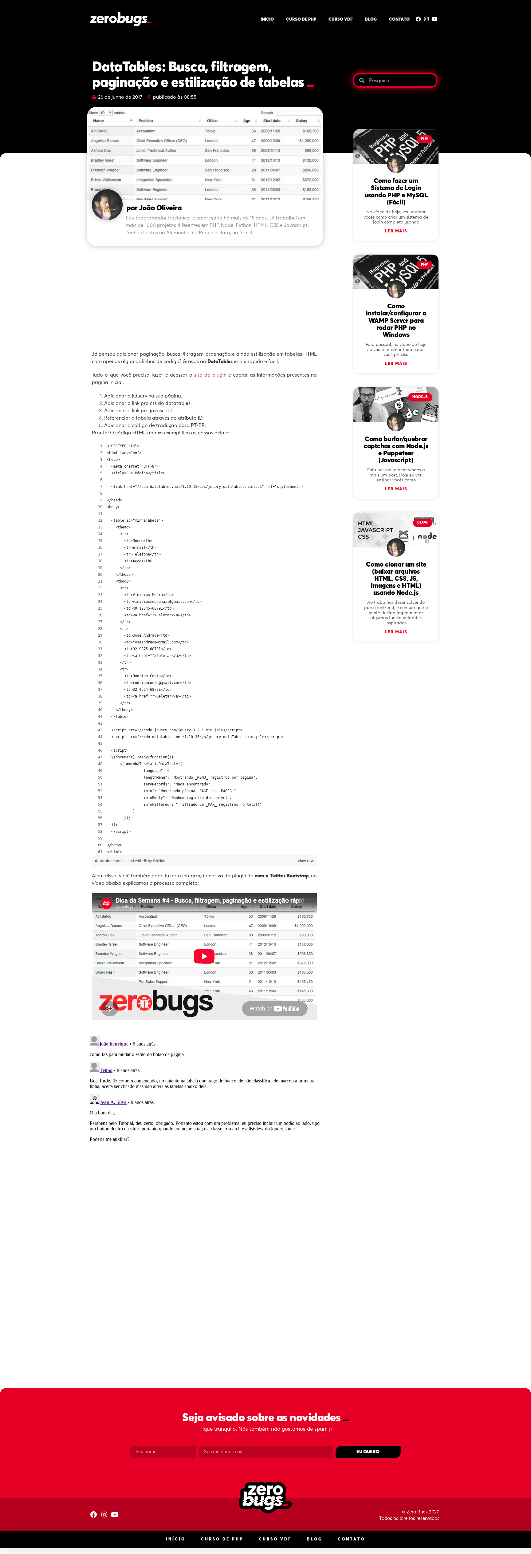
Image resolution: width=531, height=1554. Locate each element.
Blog (371, 19)
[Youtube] (434, 19)
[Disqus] (205, 1110)
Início (267, 19)
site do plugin (210, 375)
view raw (306, 860)
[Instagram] (426, 19)
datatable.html (108, 860)
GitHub (159, 860)
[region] (204, 649)
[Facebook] (418, 19)
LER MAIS (396, 231)
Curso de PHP (301, 19)
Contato (399, 19)
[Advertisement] (205, 295)
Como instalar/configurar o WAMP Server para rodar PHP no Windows (396, 320)
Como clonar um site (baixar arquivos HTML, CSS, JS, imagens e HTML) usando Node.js (396, 579)
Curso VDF (340, 19)
